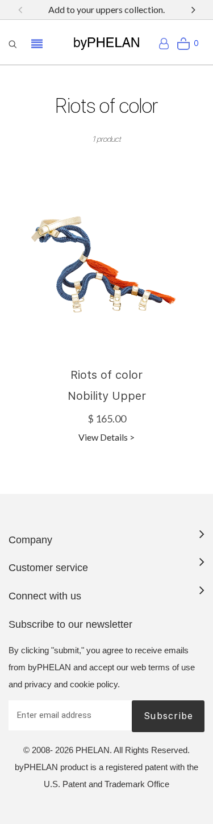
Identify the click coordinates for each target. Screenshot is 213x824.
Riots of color (106, 375)
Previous (20, 9)
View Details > (106, 437)
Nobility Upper (107, 396)
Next (193, 9)
